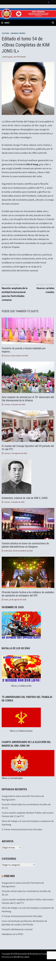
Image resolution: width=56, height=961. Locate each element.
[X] (51, 2)
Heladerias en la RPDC (12, 934)
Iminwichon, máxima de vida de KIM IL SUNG (25, 498)
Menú (7, 22)
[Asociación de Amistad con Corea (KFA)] (28, 13)
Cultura (5, 33)
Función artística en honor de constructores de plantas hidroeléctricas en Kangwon (25, 545)
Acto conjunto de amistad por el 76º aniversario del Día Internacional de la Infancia (28, 399)
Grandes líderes (18, 33)
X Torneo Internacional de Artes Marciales (22, 829)
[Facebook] (48, 2)
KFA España (21, 56)
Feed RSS (9, 876)
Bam (27, 957)
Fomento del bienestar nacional (17, 929)
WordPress (18, 957)
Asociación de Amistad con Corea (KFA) (35, 953)
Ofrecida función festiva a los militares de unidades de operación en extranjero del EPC (28, 594)
